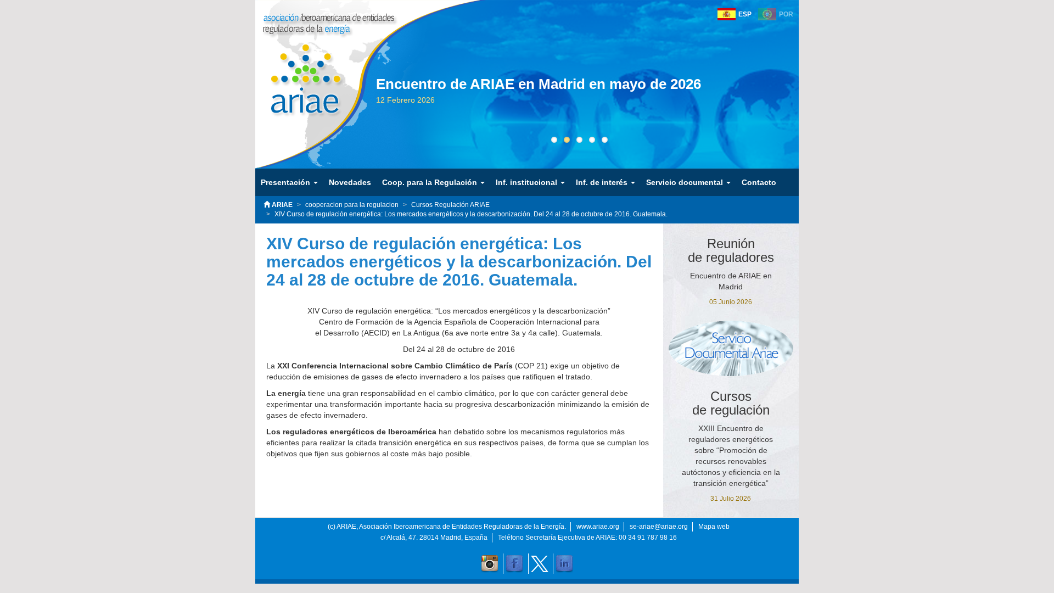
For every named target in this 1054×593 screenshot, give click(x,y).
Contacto (759, 182)
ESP (745, 14)
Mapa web (714, 526)
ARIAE (281, 205)
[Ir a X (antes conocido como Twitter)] (539, 564)
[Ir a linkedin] (564, 564)
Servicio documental (685, 182)
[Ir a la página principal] (298, 71)
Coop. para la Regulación (430, 182)
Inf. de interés (603, 182)
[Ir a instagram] (489, 564)
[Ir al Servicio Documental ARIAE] (731, 348)
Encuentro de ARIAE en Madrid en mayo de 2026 (538, 84)
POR (786, 14)
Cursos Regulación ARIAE (450, 205)
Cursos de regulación (731, 403)
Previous (360, 105)
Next (799, 105)
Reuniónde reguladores (731, 250)
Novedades (350, 182)
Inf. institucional (527, 182)
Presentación (286, 182)
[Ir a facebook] (514, 564)
